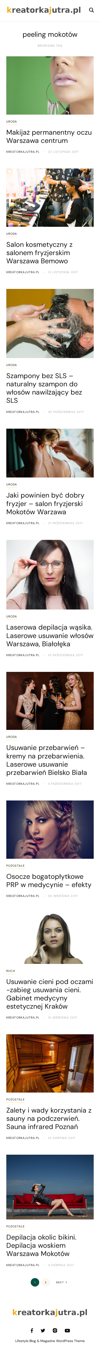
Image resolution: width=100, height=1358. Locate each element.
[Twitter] (43, 1330)
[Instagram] (55, 1330)
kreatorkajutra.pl (23, 152)
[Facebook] (31, 1330)
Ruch (10, 971)
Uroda (11, 122)
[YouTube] (67, 1330)
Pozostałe (15, 866)
